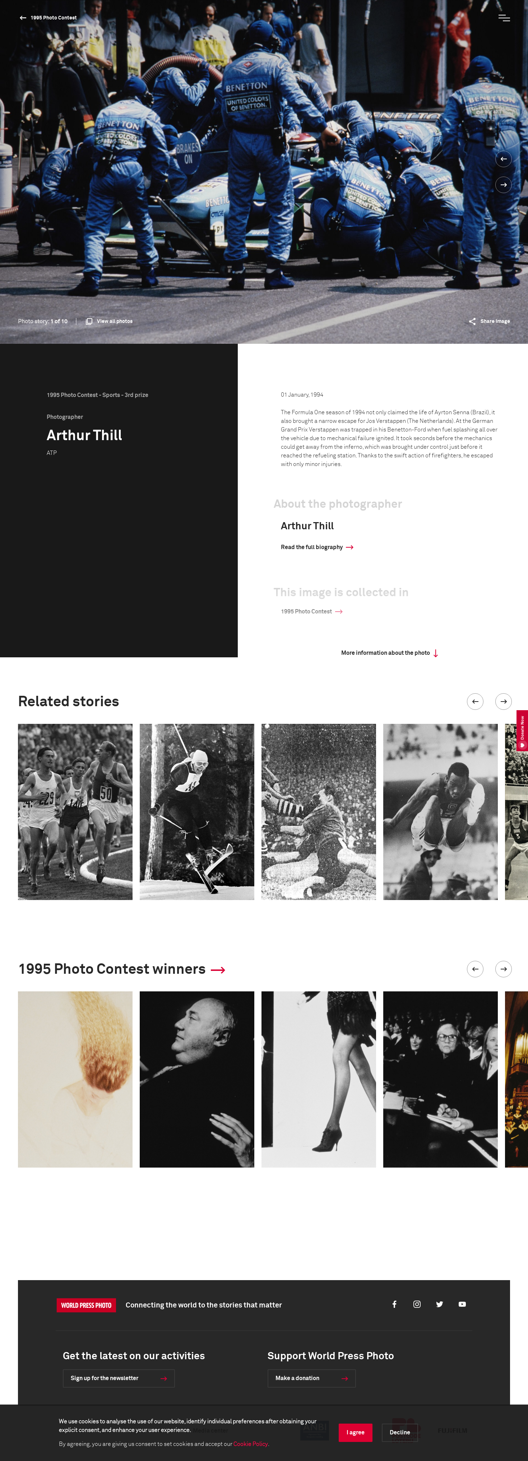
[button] (475, 701)
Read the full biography (312, 547)
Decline (400, 1432)
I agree (356, 1432)
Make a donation (297, 1378)
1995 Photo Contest (54, 17)
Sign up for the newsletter (104, 1378)
